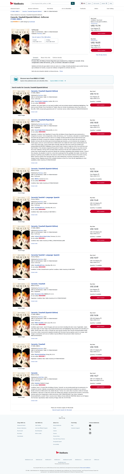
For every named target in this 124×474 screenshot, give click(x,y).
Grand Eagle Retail (40, 130)
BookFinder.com (62, 463)
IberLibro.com (87, 459)
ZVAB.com (96, 459)
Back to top (62, 418)
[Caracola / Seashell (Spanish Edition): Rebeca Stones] (21, 191)
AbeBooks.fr (48, 459)
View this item (94, 23)
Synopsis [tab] (35, 57)
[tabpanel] (60, 66)
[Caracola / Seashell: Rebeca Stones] (21, 306)
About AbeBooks (57, 425)
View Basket (20, 436)
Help (111, 3)
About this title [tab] (45, 57)
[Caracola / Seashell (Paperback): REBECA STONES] (21, 142)
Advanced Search (15, 8)
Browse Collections (33, 8)
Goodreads (32, 21)
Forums (55, 433)
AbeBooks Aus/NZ (67, 459)
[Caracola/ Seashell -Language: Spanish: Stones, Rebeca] (21, 220)
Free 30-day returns (101, 54)
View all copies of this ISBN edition (41, 37)
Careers (55, 430)
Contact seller (34, 111)
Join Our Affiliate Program (41, 428)
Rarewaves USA (39, 294)
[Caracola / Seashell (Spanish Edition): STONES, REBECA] (21, 113)
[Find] (73, 3)
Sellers (96, 8)
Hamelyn (37, 383)
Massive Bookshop (40, 354)
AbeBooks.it (57, 459)
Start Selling (110, 8)
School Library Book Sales (42, 236)
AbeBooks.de (39, 459)
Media (54, 428)
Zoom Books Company (41, 101)
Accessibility (56, 444)
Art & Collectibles (66, 8)
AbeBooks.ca (78, 459)
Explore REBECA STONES (56, 80)
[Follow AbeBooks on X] (90, 429)
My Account (96, 3)
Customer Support (75, 428)
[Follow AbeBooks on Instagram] (90, 433)
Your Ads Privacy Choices (59, 438)
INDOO (37, 178)
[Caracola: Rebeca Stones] (21, 395)
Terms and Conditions (85, 467)
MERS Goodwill (39, 322)
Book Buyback (38, 430)
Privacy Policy (56, 436)
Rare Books (50, 8)
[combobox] (51, 3)
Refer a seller (38, 433)
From (37, 40)
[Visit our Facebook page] (90, 425)
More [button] (61, 71)
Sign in (89, 3)
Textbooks (83, 8)
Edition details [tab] (57, 57)
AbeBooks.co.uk (29, 459)
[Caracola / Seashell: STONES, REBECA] (21, 366)
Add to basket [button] (101, 33)
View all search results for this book (62, 410)
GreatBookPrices (39, 207)
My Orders (19, 433)
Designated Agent (57, 441)
